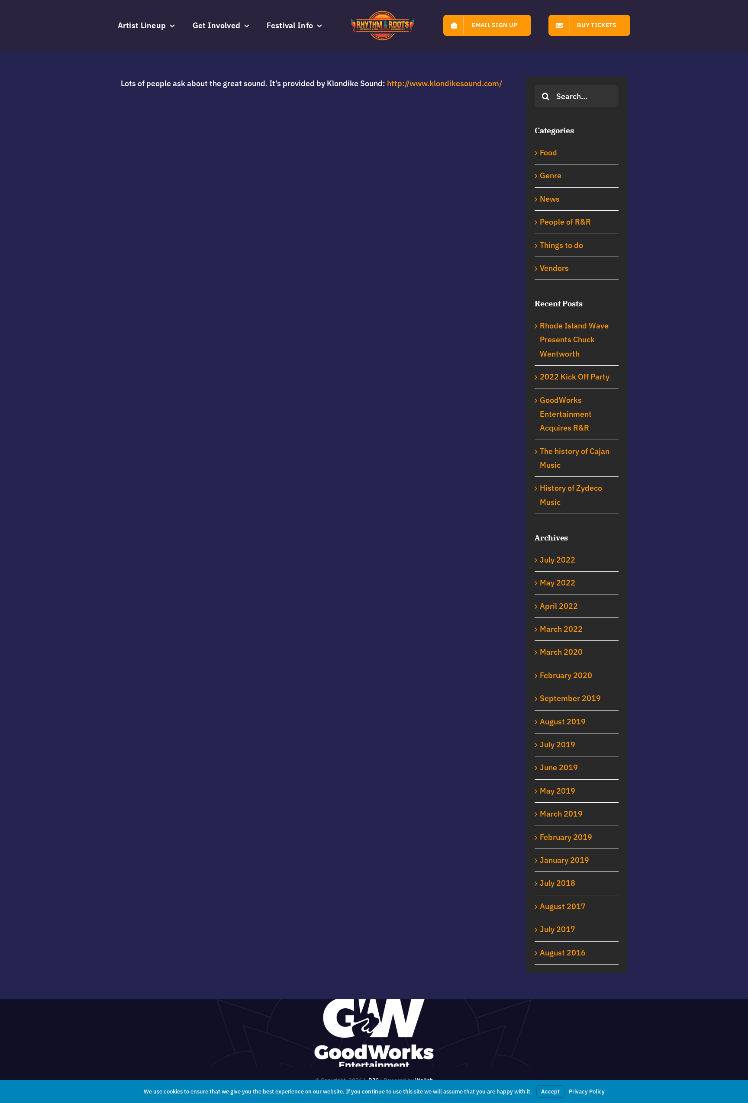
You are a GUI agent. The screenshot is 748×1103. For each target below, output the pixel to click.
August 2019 (563, 722)
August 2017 (563, 906)
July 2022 (557, 560)
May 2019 (557, 791)
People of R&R (565, 222)
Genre (550, 175)
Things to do (561, 245)
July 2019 (557, 744)
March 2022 (561, 629)
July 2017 (557, 929)
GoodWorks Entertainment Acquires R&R (566, 414)
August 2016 (563, 953)
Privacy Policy (587, 1091)
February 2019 (566, 837)
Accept (550, 1091)
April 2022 (559, 606)
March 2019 (561, 814)
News (550, 199)
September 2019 (570, 698)
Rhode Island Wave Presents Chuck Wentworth (574, 340)
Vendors (554, 268)
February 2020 (566, 675)
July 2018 (557, 883)
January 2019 (564, 860)
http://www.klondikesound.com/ (444, 83)
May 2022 (557, 583)
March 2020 (561, 652)
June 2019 (559, 767)
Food (548, 153)
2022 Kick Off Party (574, 377)
